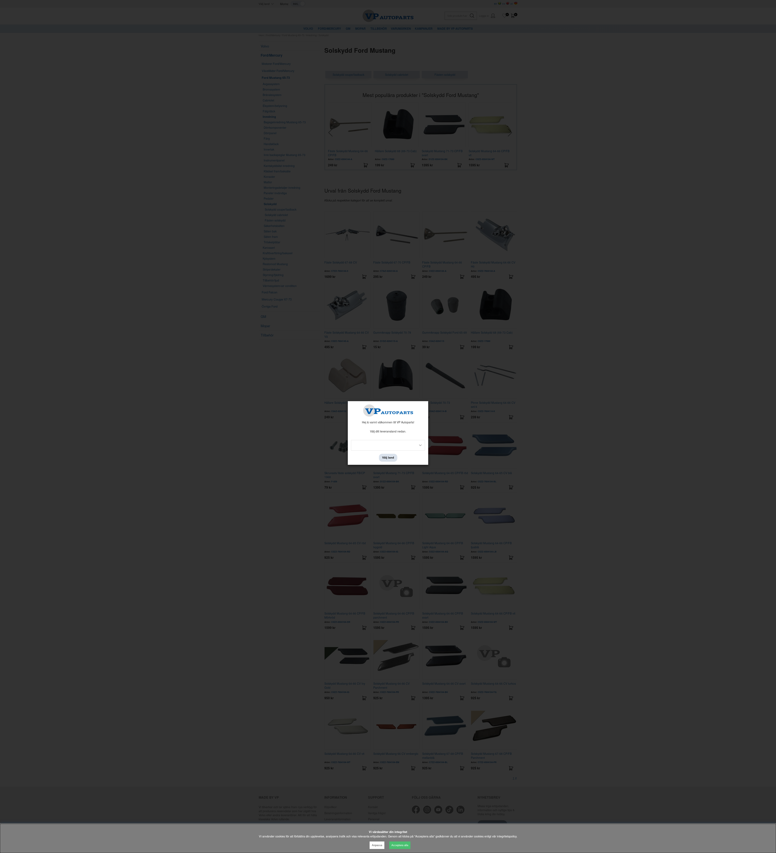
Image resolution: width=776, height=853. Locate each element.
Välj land (388, 457)
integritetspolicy (507, 836)
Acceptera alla (399, 845)
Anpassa (377, 845)
